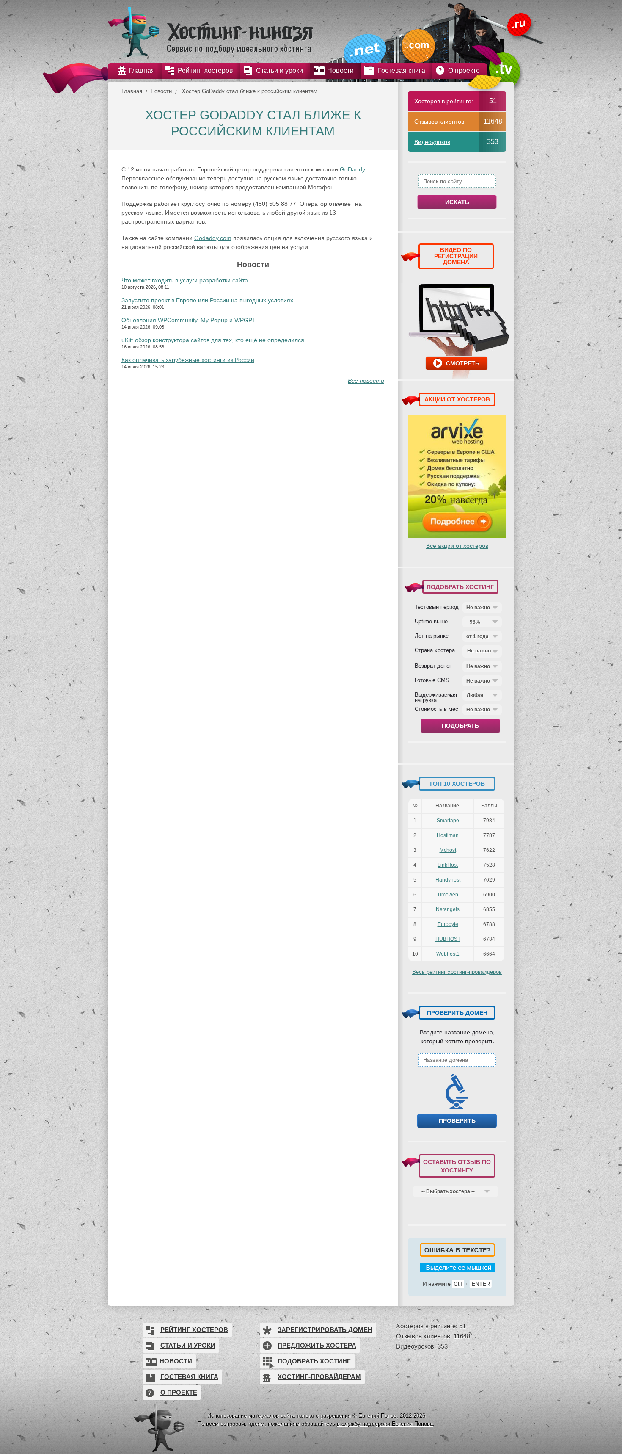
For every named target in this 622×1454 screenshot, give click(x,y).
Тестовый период (437, 607)
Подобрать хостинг (314, 1361)
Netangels (448, 909)
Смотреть (462, 363)
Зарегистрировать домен (325, 1329)
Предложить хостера (317, 1345)
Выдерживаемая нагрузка (436, 697)
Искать (457, 202)
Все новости (366, 380)
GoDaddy (352, 169)
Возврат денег (433, 666)
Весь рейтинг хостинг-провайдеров (457, 972)
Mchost (448, 850)
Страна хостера (435, 650)
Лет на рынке (432, 636)
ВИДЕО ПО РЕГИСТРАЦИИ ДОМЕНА (456, 255)
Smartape (448, 821)
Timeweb (447, 895)
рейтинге (458, 101)
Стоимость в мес (436, 709)
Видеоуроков (432, 141)
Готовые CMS (432, 680)
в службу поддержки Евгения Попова (385, 1424)
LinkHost (448, 865)
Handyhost (447, 880)
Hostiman (448, 835)
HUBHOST (447, 939)
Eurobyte (448, 924)
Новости (161, 91)
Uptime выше (431, 621)
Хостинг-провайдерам (319, 1376)
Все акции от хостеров (457, 545)
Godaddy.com (212, 238)
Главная (131, 91)
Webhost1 (448, 954)
